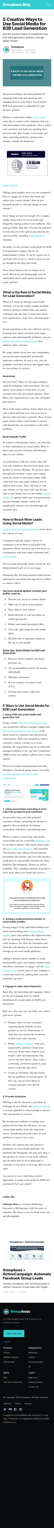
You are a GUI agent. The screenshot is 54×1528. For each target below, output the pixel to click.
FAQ (5, 1377)
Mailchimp (33, 1352)
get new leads (9, 556)
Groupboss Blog (16, 4)
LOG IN (6, 1341)
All (29, 1366)
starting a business (25, 1043)
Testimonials (9, 1362)
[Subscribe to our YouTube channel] (10, 1409)
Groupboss (17, 47)
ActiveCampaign (35, 1362)
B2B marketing (36, 235)
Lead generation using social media (20, 529)
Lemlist (31, 1357)
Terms (18, 1403)
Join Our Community (12, 1382)
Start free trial (14, 1333)
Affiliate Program (11, 1357)
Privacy (28, 1403)
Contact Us (33, 1387)
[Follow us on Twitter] (5, 1409)
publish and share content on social (20, 341)
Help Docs (33, 1377)
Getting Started (35, 1382)
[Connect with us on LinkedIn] (20, 1409)
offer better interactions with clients (20, 730)
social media (39, 117)
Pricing (6, 1352)
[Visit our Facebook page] (15, 1409)
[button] (49, 4)
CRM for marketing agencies (32, 722)
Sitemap (7, 1403)
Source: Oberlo (10, 185)
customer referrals (41, 1106)
